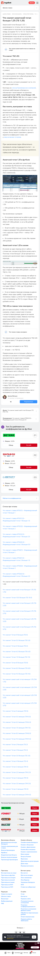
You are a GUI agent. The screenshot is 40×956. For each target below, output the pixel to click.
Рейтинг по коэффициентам (12, 498)
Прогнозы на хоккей (8, 880)
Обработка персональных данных (29, 913)
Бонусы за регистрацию (9, 857)
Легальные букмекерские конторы (12, 803)
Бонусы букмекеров (8, 850)
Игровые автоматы (27, 866)
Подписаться (28, 402)
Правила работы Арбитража (26, 919)
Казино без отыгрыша (28, 849)
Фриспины (24, 859)
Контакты (24, 896)
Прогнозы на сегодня (8, 877)
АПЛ (22, 885)
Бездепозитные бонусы (9, 855)
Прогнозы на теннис (8, 882)
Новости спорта (6, 894)
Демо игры (24, 863)
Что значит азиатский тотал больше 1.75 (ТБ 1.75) (18, 411)
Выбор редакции (6, 901)
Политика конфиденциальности (28, 905)
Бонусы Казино (26, 856)
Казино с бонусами (27, 845)
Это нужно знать (17, 14)
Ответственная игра (27, 917)
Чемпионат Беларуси (28, 882)
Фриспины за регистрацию (30, 861)
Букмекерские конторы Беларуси (9, 843)
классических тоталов (12, 137)
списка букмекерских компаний (24, 88)
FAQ (2, 903)
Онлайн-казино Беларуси (29, 842)
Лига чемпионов (26, 877)
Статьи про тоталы (28, 14)
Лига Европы (25, 880)
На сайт (28, 489)
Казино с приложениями (29, 852)
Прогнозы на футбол (8, 875)
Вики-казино (25, 854)
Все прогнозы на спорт (9, 873)
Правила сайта (26, 899)
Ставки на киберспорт (28, 887)
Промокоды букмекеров (9, 859)
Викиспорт (4, 899)
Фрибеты (4, 852)
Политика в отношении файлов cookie (28, 909)
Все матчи (24, 873)
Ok (34, 937)
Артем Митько (12, 396)
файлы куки (10, 938)
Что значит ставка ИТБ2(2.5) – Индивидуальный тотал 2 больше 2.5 (17, 419)
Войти (32, 3)
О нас (23, 894)
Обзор (11, 445)
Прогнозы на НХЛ (7, 887)
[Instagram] (16, 932)
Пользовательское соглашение (27, 902)
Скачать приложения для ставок (9, 847)
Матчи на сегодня (27, 875)
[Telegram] (20, 932)
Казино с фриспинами (28, 847)
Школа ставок (7, 14)
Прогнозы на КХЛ (7, 885)
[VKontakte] (23, 932)
